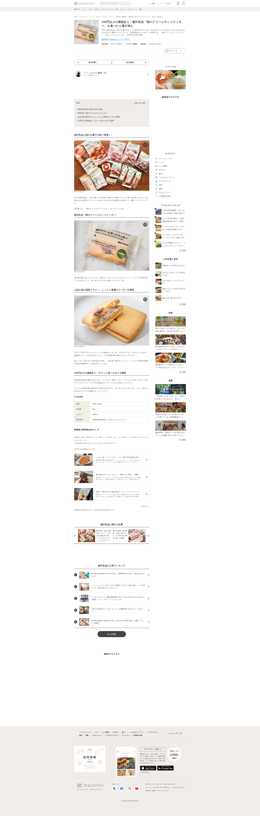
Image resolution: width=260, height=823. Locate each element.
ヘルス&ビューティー (137, 732)
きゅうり (104, 9)
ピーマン (90, 9)
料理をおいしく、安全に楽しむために (173, 787)
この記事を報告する (144, 506)
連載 (87, 735)
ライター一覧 (155, 784)
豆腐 (116, 9)
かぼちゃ (97, 9)
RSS (161, 787)
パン (136, 9)
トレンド (160, 3)
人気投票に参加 (137, 735)
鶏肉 (140, 9)
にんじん (122, 9)
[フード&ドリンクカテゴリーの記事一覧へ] (105, 44)
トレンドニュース (85, 732)
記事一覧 (147, 784)
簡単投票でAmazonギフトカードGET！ (116, 39)
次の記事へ (130, 62)
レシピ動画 (151, 3)
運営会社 (147, 790)
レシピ (96, 732)
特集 (80, 735)
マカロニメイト (97, 735)
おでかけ (115, 732)
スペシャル (125, 735)
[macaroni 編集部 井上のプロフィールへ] (111, 74)
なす (84, 9)
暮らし (124, 732)
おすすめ (168, 3)
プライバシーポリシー (163, 790)
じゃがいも (130, 9)
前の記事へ (93, 62)
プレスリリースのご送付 (152, 787)
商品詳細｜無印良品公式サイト (85, 429)
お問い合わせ (171, 784)
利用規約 (153, 790)
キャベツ (110, 9)
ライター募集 (163, 784)
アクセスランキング (112, 735)
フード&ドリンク (152, 732)
